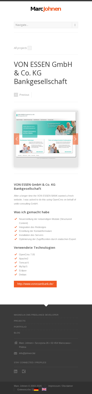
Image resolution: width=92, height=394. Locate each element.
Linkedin (16, 371)
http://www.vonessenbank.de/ (35, 284)
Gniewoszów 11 (25, 389)
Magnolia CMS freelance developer (36, 315)
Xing (24, 371)
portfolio (20, 327)
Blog (17, 333)
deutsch (37, 389)
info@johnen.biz (27, 353)
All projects (20, 48)
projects (19, 321)
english (45, 389)
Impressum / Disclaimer (60, 386)
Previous (24, 95)
